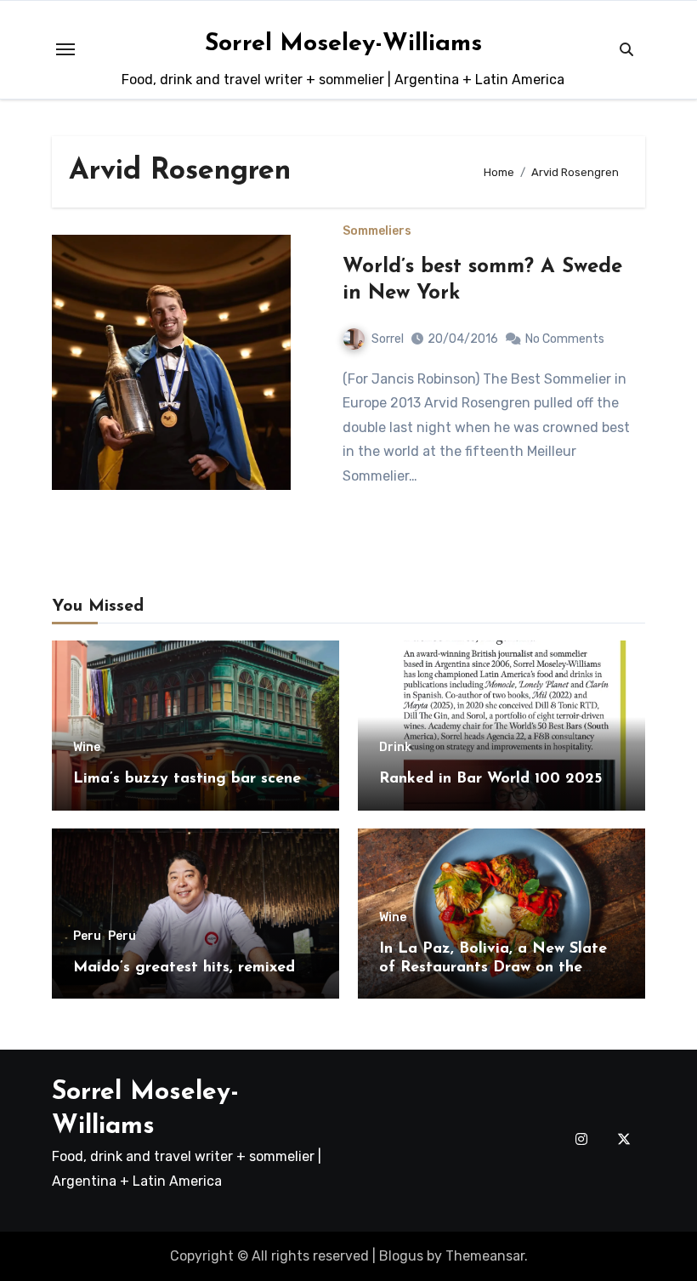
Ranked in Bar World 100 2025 (490, 779)
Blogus (401, 1256)
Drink (395, 748)
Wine (86, 748)
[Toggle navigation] (65, 49)
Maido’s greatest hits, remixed (184, 968)
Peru (87, 936)
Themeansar (484, 1256)
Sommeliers (377, 231)
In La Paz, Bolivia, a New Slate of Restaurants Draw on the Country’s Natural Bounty (493, 967)
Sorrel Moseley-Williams (343, 43)
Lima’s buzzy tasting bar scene (187, 779)
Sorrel (387, 339)
